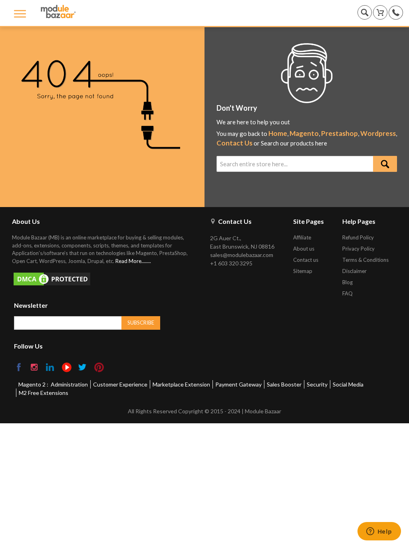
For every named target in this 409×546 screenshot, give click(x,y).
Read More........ (133, 261)
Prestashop (339, 133)
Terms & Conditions (365, 260)
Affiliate (302, 237)
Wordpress (378, 133)
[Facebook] (19, 368)
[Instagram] (35, 368)
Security (317, 384)
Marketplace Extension (181, 384)
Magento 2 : (33, 384)
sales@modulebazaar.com (241, 254)
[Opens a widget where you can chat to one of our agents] (379, 532)
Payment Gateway (238, 384)
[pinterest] (99, 367)
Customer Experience (120, 384)
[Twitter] (82, 368)
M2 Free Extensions (43, 392)
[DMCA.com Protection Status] (104, 279)
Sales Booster (284, 384)
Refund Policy (358, 237)
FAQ (347, 293)
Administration (69, 384)
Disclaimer (354, 271)
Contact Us (234, 143)
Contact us (305, 260)
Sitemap (302, 271)
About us (303, 248)
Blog (347, 282)
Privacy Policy (358, 248)
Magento (304, 133)
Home (277, 133)
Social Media (348, 384)
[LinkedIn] (50, 368)
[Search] (385, 164)
